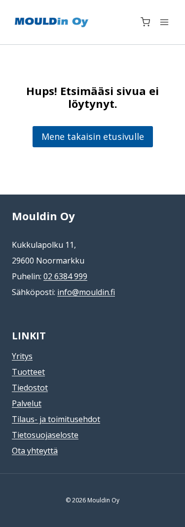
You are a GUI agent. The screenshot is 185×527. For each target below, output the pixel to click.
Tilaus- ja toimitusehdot (56, 419)
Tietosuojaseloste (45, 434)
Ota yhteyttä (35, 450)
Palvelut (26, 403)
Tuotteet (28, 371)
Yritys (22, 356)
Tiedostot (30, 387)
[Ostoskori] (145, 22)
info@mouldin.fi (86, 292)
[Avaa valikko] (164, 22)
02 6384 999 (65, 276)
